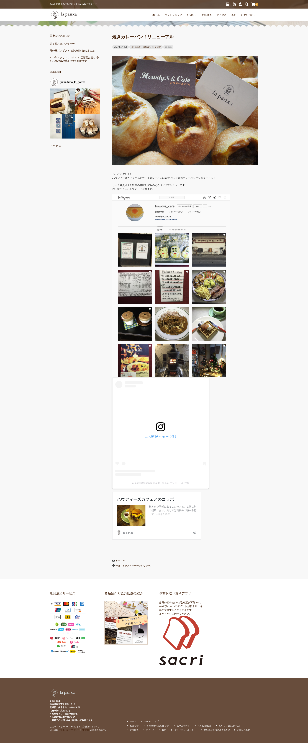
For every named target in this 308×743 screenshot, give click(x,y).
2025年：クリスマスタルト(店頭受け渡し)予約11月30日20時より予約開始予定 (74, 59)
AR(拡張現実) (204, 725)
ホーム (156, 15)
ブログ (158, 47)
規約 (233, 15)
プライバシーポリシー (68, 730)
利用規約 (86, 730)
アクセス (222, 15)
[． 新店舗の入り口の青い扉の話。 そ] (62, 126)
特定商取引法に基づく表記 (217, 730)
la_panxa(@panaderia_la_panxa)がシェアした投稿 (160, 482)
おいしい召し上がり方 (229, 725)
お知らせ (192, 15)
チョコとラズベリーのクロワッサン (134, 565)
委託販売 (207, 15)
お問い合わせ (248, 15)
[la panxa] (63, 15)
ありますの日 (183, 725)
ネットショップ (173, 15)
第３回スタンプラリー (62, 43)
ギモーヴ (120, 561)
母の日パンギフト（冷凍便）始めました (72, 50)
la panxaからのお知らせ (142, 47)
